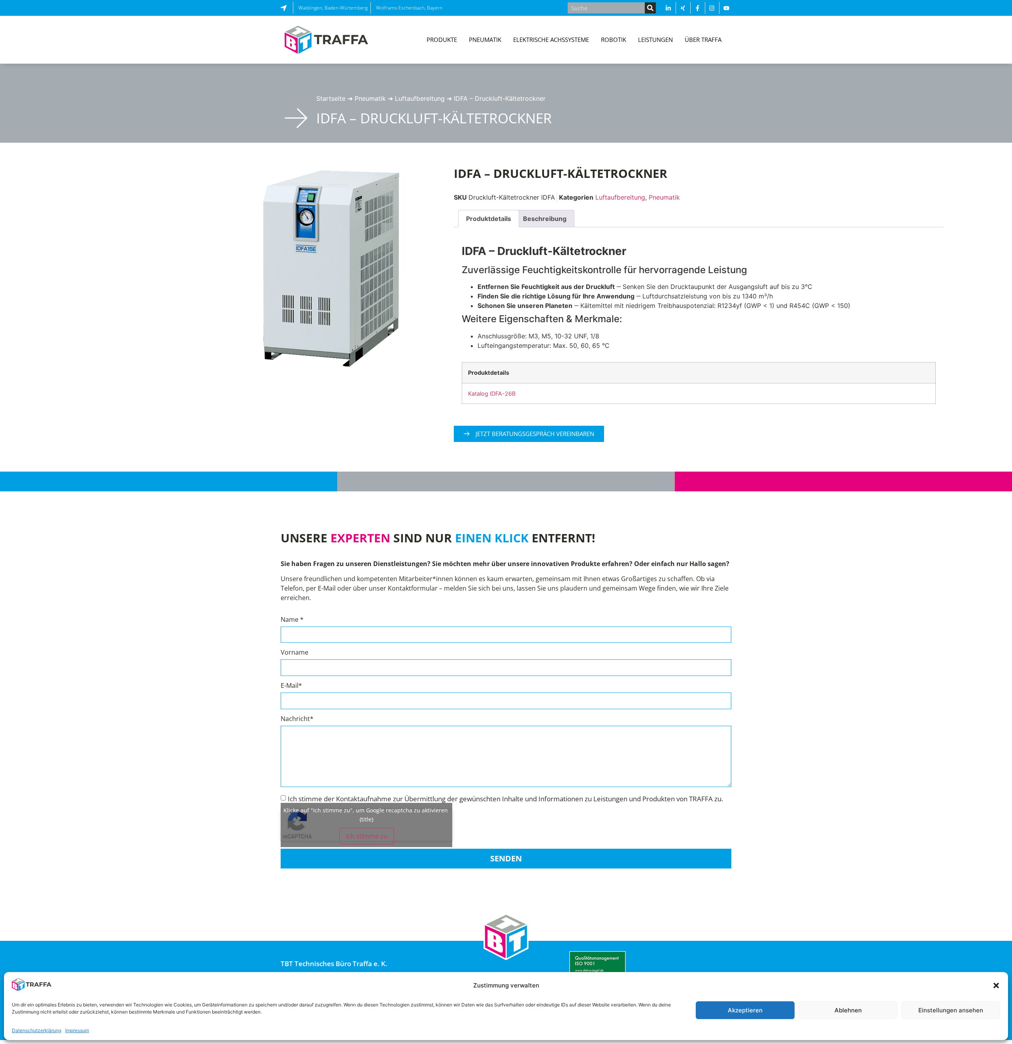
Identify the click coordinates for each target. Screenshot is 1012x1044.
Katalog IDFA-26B (491, 393)
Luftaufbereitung (420, 98)
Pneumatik (370, 98)
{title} (366, 819)
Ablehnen (848, 1010)
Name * (292, 620)
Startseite (331, 98)
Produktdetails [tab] (488, 219)
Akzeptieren (745, 1010)
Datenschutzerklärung (36, 1030)
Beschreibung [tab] (544, 219)
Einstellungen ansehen (950, 1010)
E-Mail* (291, 686)
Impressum (77, 1030)
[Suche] (650, 7)
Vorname (294, 653)
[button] (996, 985)
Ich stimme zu (366, 836)
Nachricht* (297, 719)
